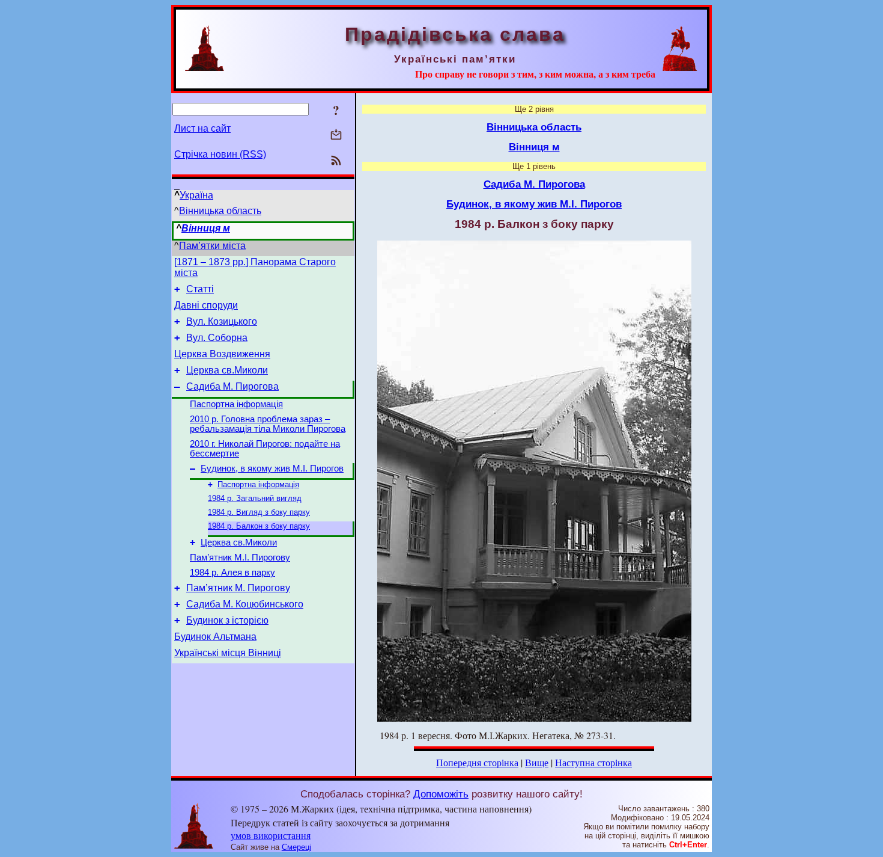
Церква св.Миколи (227, 370)
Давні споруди (206, 305)
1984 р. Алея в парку (232, 572)
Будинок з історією (227, 620)
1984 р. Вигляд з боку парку (259, 512)
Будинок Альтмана (215, 636)
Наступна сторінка (593, 762)
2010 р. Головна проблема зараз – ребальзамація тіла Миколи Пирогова (267, 424)
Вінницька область (220, 211)
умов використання (271, 835)
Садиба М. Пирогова (232, 386)
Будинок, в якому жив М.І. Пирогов (272, 468)
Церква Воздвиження (222, 354)
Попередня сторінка (477, 762)
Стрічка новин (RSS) (220, 154)
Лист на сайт (202, 128)
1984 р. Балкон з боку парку (259, 525)
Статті (200, 289)
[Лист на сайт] (336, 135)
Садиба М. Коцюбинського (244, 604)
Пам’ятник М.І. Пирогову (240, 557)
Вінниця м (205, 228)
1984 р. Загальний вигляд (255, 498)
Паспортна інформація (236, 404)
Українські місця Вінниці (227, 653)
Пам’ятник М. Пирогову (238, 588)
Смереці (296, 847)
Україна (196, 195)
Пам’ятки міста (212, 246)
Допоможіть (441, 794)
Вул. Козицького (221, 321)
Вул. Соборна (216, 338)
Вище (536, 762)
